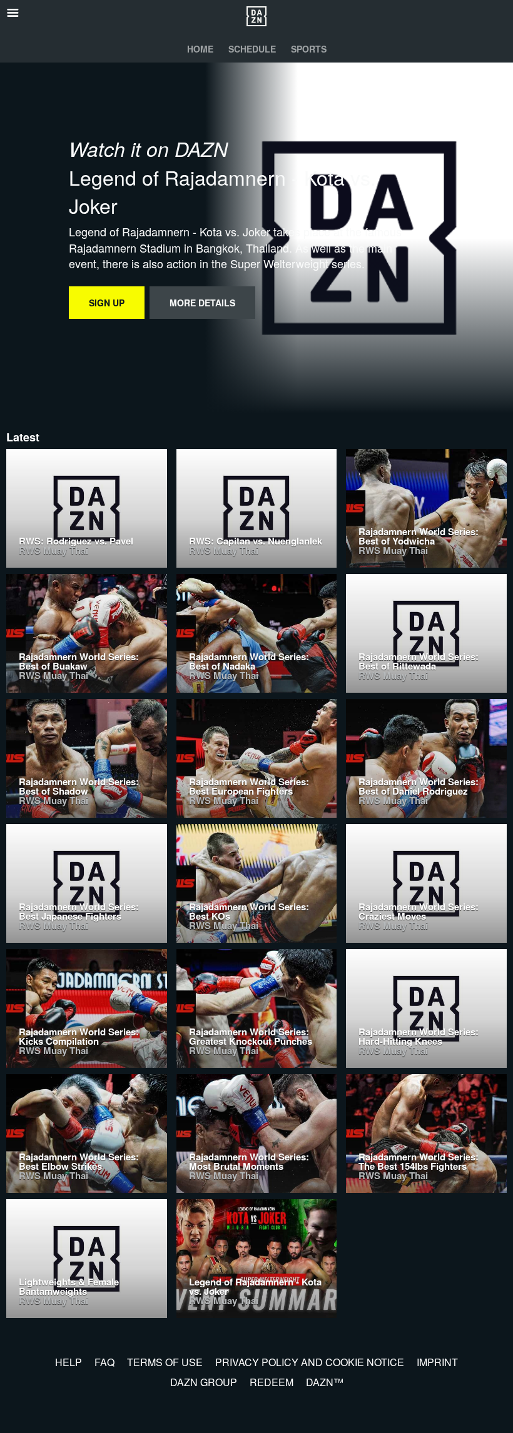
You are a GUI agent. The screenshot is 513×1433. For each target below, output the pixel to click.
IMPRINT (437, 1362)
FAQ (104, 1362)
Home (200, 48)
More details (202, 302)
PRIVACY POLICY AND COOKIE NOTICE (309, 1362)
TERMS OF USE (165, 1362)
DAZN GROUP (203, 1382)
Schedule (252, 48)
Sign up (106, 302)
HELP (68, 1362)
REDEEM (271, 1382)
